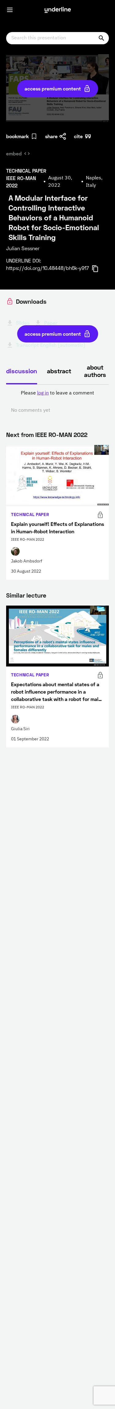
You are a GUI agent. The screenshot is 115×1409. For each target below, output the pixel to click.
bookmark (17, 136)
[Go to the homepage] (57, 10)
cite (78, 136)
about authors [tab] (95, 370)
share (51, 136)
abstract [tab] (59, 370)
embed (14, 153)
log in (43, 393)
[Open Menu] (10, 10)
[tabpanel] (57, 402)
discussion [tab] (21, 370)
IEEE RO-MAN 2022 (61, 434)
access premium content (53, 88)
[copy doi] (98, 268)
